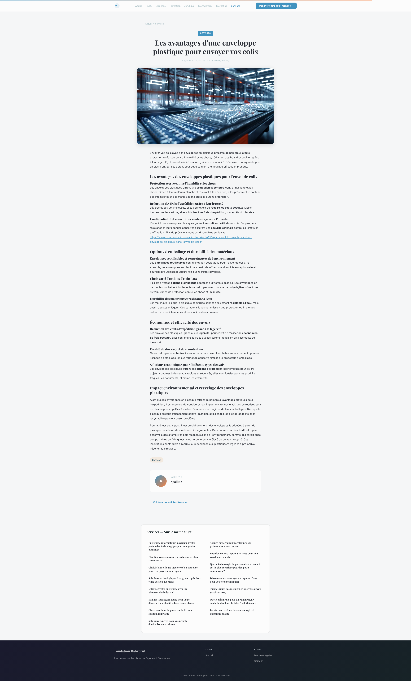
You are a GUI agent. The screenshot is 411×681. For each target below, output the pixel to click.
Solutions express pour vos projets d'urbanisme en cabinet (168, 622)
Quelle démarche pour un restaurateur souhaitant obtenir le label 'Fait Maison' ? (233, 601)
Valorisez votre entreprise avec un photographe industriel (168, 590)
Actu (149, 5)
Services (235, 5)
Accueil (139, 5)
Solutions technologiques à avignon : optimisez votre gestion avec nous (175, 580)
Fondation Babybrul (129, 651)
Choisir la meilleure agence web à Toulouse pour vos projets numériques (173, 569)
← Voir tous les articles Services (169, 502)
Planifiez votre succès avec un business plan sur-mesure (173, 558)
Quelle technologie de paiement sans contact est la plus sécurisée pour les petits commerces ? (235, 568)
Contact (258, 661)
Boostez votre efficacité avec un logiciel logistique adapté (232, 612)
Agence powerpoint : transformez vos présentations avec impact (230, 544)
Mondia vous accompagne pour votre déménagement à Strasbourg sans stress (171, 601)
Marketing (221, 5)
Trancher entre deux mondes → (276, 5)
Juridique (189, 5)
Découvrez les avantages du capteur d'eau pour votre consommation (233, 580)
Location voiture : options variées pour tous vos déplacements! (234, 555)
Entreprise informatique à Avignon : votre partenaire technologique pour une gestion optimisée (172, 546)
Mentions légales (263, 655)
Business (161, 5)
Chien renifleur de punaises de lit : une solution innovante (170, 612)
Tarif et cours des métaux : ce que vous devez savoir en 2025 (235, 590)
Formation (175, 5)
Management (205, 5)
